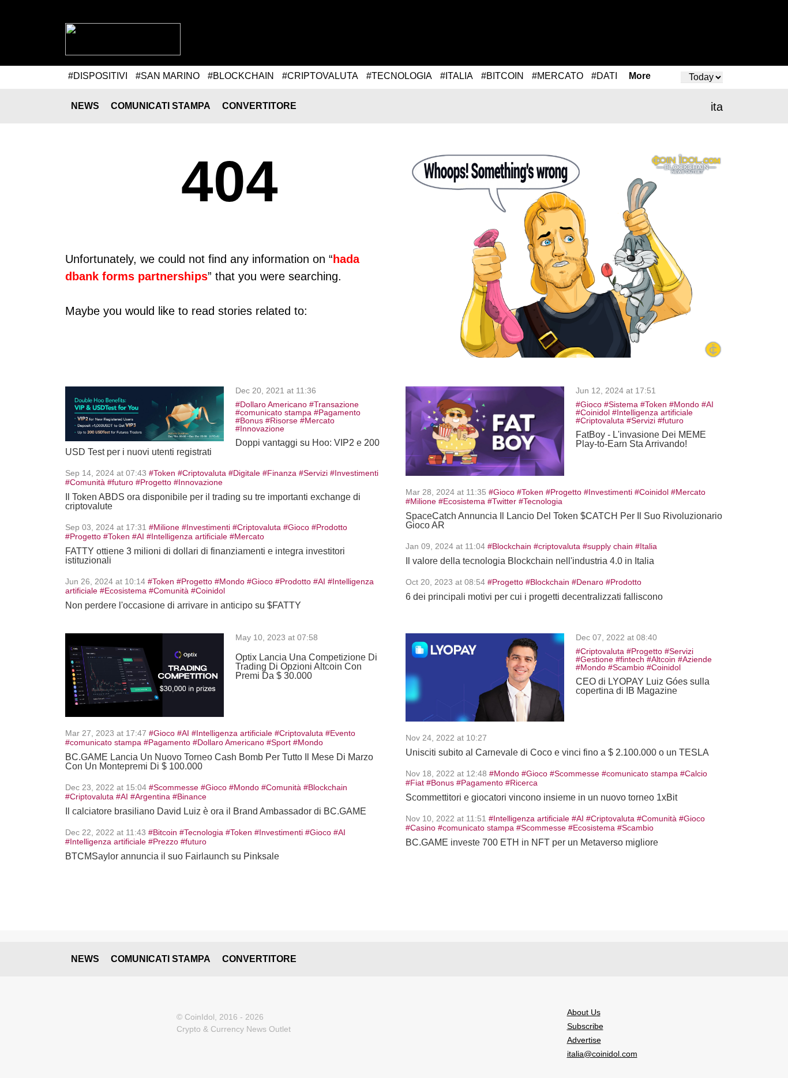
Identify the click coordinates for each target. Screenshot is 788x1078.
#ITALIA (456, 76)
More (640, 76)
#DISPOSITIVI (97, 76)
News (85, 106)
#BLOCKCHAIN (241, 76)
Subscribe (585, 1026)
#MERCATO (557, 76)
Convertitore (259, 106)
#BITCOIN (502, 76)
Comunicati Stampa (161, 106)
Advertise (584, 1040)
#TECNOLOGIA (399, 76)
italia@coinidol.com (602, 1053)
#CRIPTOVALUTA (320, 76)
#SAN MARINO (168, 76)
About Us (584, 1012)
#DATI (604, 76)
